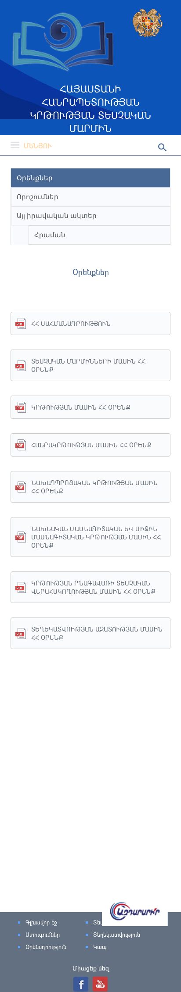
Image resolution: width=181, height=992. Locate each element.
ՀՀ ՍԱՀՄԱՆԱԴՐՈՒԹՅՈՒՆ (71, 323)
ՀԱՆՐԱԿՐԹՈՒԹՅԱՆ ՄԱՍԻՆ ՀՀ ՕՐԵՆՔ (91, 445)
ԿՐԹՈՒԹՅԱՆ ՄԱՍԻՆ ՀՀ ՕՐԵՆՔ (80, 407)
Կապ (100, 947)
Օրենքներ (35, 178)
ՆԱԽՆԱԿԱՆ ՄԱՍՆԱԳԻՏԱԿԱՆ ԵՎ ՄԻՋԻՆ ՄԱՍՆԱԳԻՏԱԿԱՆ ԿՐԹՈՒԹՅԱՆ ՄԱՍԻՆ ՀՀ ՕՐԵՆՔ (96, 537)
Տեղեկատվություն (116, 934)
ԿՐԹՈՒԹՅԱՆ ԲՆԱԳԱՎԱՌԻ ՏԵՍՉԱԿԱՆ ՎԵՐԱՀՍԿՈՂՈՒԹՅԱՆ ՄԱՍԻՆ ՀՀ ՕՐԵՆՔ (93, 587)
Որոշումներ (37, 196)
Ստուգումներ (42, 934)
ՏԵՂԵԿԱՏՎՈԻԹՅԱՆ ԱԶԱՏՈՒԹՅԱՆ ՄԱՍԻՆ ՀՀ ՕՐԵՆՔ (97, 633)
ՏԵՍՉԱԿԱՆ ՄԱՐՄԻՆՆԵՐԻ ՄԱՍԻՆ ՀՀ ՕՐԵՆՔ (88, 365)
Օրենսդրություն (45, 947)
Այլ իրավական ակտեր (57, 215)
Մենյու (38, 145)
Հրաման (49, 235)
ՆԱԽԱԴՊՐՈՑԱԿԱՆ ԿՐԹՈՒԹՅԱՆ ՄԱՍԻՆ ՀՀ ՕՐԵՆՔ (94, 486)
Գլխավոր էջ (41, 922)
